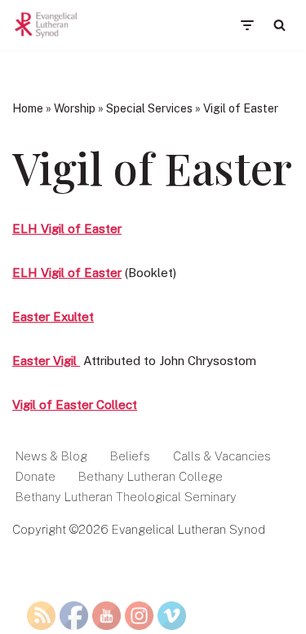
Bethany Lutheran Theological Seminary (126, 497)
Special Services (149, 108)
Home (27, 108)
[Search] (279, 25)
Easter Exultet (53, 317)
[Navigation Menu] (246, 25)
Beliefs (130, 456)
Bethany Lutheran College (150, 476)
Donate (35, 476)
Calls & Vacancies (222, 456)
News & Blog (51, 456)
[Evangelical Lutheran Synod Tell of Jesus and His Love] (46, 25)
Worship (74, 108)
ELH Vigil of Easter (67, 229)
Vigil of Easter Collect (74, 405)
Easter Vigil (46, 361)
